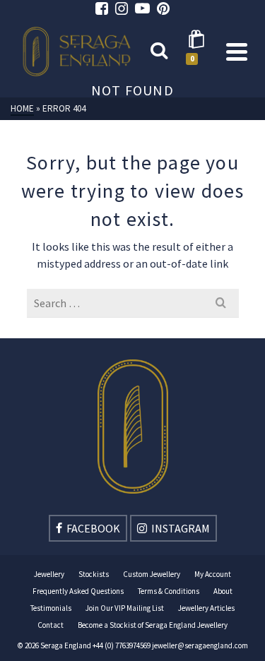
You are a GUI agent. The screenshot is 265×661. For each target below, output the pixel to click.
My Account (212, 574)
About (222, 591)
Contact (50, 625)
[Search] (159, 51)
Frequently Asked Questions (78, 591)
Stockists (93, 574)
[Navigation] (236, 51)
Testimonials (50, 608)
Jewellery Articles (206, 608)
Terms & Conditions (168, 591)
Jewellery (49, 574)
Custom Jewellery (151, 574)
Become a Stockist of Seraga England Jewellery (153, 625)
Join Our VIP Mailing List (125, 608)
